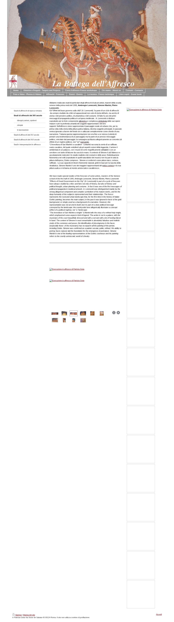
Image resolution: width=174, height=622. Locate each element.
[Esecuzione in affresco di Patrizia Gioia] (85, 287)
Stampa (18, 615)
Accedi (159, 614)
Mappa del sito (29, 615)
